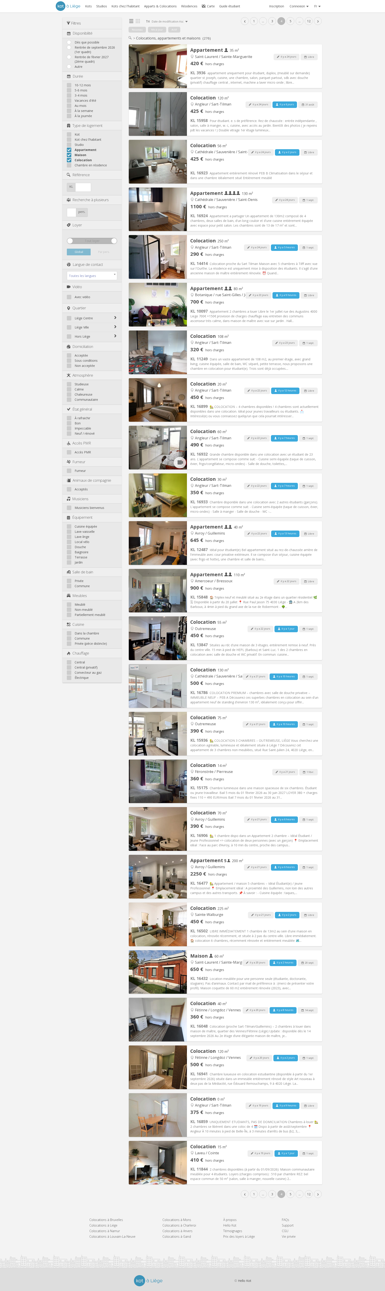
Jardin (79, 562)
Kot (77, 134)
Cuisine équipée (86, 526)
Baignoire (81, 552)
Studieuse (82, 384)
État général (82, 409)
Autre (78, 66)
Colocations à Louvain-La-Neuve (112, 1236)
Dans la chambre (87, 633)
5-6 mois (81, 90)
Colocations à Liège (103, 1225)
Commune (82, 586)
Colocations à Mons (176, 1220)
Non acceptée (85, 366)
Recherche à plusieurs (90, 199)
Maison (80, 155)
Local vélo (82, 542)
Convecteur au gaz (88, 672)
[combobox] (92, 275)
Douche (80, 547)
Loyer (77, 224)
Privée (79, 581)
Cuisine (78, 624)
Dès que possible (87, 42)
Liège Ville (82, 327)
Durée (78, 76)
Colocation (83, 160)
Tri (165, 21)
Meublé (80, 604)
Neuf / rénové (85, 433)
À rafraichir (82, 418)
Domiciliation (82, 346)
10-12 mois (83, 85)
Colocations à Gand (176, 1236)
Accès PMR (81, 443)
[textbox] (92, 276)
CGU (285, 1231)
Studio (79, 145)
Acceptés (81, 489)
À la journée (83, 116)
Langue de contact (88, 264)
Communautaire (86, 399)
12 (309, 21)
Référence (81, 174)
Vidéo (77, 286)
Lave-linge (82, 537)
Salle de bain (82, 571)
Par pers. (104, 252)
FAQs (285, 1220)
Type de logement (87, 125)
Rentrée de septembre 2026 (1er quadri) (95, 49)
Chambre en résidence (91, 165)
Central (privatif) (86, 667)
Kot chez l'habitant (88, 139)
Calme (79, 389)
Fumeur (78, 461)
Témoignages (232, 1231)
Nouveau (137, 29)
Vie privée (289, 1236)
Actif (174, 29)
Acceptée (81, 355)
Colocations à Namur (104, 1231)
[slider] (70, 241)
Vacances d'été (85, 100)
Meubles (79, 595)
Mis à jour (157, 29)
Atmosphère (82, 375)
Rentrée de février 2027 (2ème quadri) (92, 59)
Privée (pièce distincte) (91, 643)
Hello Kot (229, 1225)
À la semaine (84, 111)
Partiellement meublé (90, 615)
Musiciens (80, 498)
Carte (210, 6)
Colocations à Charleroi (179, 1225)
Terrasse (81, 557)
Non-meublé (84, 609)
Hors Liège (82, 336)
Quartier (79, 307)
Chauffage (80, 653)
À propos (230, 1220)
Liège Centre (84, 318)
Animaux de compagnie (92, 480)
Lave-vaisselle (85, 531)
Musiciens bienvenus (89, 508)
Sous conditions (86, 360)
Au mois (80, 105)
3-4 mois (81, 95)
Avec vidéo (82, 297)
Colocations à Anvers (177, 1231)
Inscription (276, 6)
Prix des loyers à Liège (239, 1236)
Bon (78, 423)
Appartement (85, 150)
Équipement (82, 517)
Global (79, 252)
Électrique (82, 677)
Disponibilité (82, 33)
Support (288, 1225)
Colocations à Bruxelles (106, 1220)
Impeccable (83, 428)
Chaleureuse (83, 394)
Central (80, 662)
